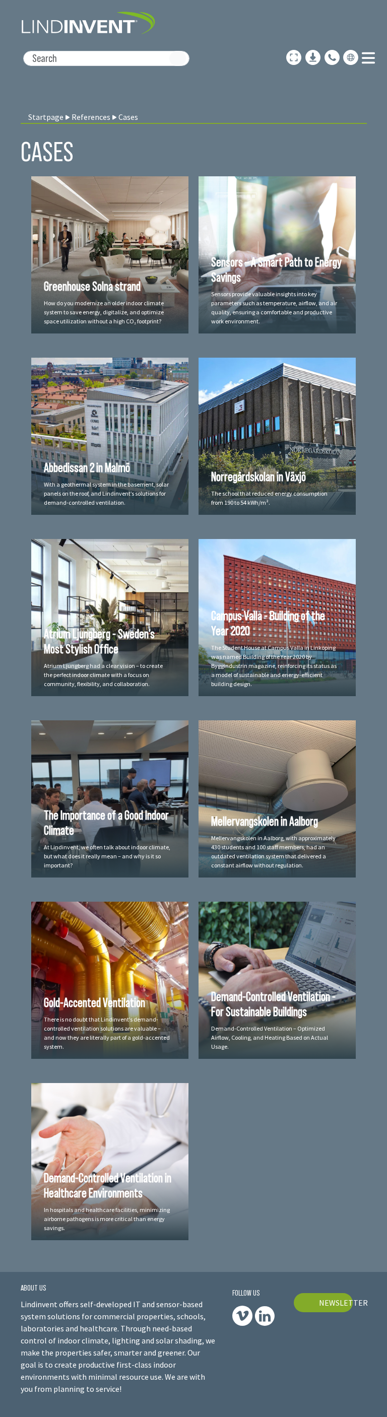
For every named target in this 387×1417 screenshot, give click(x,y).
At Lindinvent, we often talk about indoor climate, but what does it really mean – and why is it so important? (107, 856)
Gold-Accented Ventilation (94, 1002)
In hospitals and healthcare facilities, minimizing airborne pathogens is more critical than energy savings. (107, 1219)
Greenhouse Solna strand (92, 286)
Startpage (45, 117)
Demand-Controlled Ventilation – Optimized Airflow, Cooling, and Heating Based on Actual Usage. (269, 1037)
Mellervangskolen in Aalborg (264, 821)
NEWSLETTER (336, 1303)
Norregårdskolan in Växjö (258, 476)
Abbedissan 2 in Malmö (87, 467)
